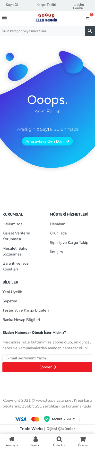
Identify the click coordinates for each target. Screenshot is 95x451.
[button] (9, 18)
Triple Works (31, 428)
